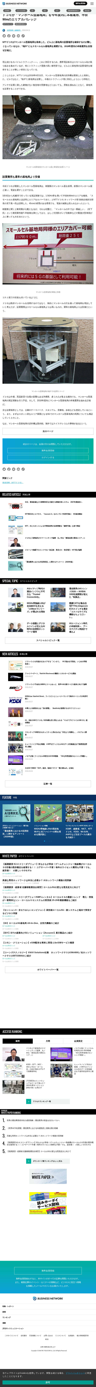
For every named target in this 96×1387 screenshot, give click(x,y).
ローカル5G (21, 10)
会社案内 (24, 1335)
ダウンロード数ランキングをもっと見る (47, 1161)
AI (32, 10)
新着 (4, 1312)
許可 (48, 1382)
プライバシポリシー (75, 1373)
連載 (4, 1323)
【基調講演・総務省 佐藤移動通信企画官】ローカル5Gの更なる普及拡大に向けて (39, 1151)
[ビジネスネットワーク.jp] (14, 3)
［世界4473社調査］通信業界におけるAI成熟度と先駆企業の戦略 (32, 1128)
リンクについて (60, 1335)
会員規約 (71, 1335)
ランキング (6, 1317)
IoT (57, 10)
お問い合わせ (48, 1335)
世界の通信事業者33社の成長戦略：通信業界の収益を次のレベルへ (33, 1120)
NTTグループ (7, 24)
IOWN (7, 10)
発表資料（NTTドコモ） (12, 483)
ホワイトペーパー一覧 (48, 970)
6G (45, 10)
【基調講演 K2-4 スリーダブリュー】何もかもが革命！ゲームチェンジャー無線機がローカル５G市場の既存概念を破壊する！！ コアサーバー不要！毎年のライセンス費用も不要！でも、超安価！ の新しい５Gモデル (50, 1143)
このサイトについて (11, 1335)
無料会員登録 (80, 3)
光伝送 (87, 10)
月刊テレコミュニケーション (13, 1328)
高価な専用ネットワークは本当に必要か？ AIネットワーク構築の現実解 (35, 1136)
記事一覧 (48, 784)
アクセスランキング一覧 (42, 1101)
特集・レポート (8, 1306)
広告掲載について (35, 1335)
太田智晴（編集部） (14, 30)
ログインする (48, 457)
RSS (46, 1339)
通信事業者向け (73, 10)
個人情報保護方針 (83, 1335)
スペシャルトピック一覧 (48, 640)
